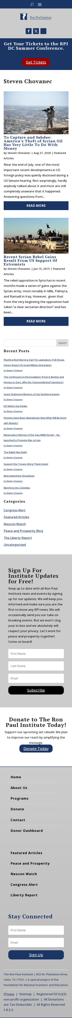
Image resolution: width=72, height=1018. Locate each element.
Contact (18, 820)
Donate (17, 809)
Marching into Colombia (17, 487)
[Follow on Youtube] (43, 31)
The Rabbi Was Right (15, 452)
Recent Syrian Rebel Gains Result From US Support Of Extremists (30, 260)
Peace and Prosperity (30, 863)
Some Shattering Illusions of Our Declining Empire (31, 394)
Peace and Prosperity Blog (23, 531)
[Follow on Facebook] (29, 31)
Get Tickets (36, 62)
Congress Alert (14, 510)
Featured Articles (16, 517)
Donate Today (36, 748)
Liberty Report (24, 895)
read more (36, 205)
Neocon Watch (15, 524)
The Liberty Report (18, 538)
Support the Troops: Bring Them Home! (26, 464)
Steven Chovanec (19, 153)
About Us (19, 787)
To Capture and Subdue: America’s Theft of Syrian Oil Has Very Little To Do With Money (33, 143)
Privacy (9, 994)
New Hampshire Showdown (19, 475)
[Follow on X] (36, 31)
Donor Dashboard (27, 830)
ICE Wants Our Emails (16, 406)
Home (16, 777)
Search (62, 343)
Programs (19, 798)
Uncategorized (15, 544)
